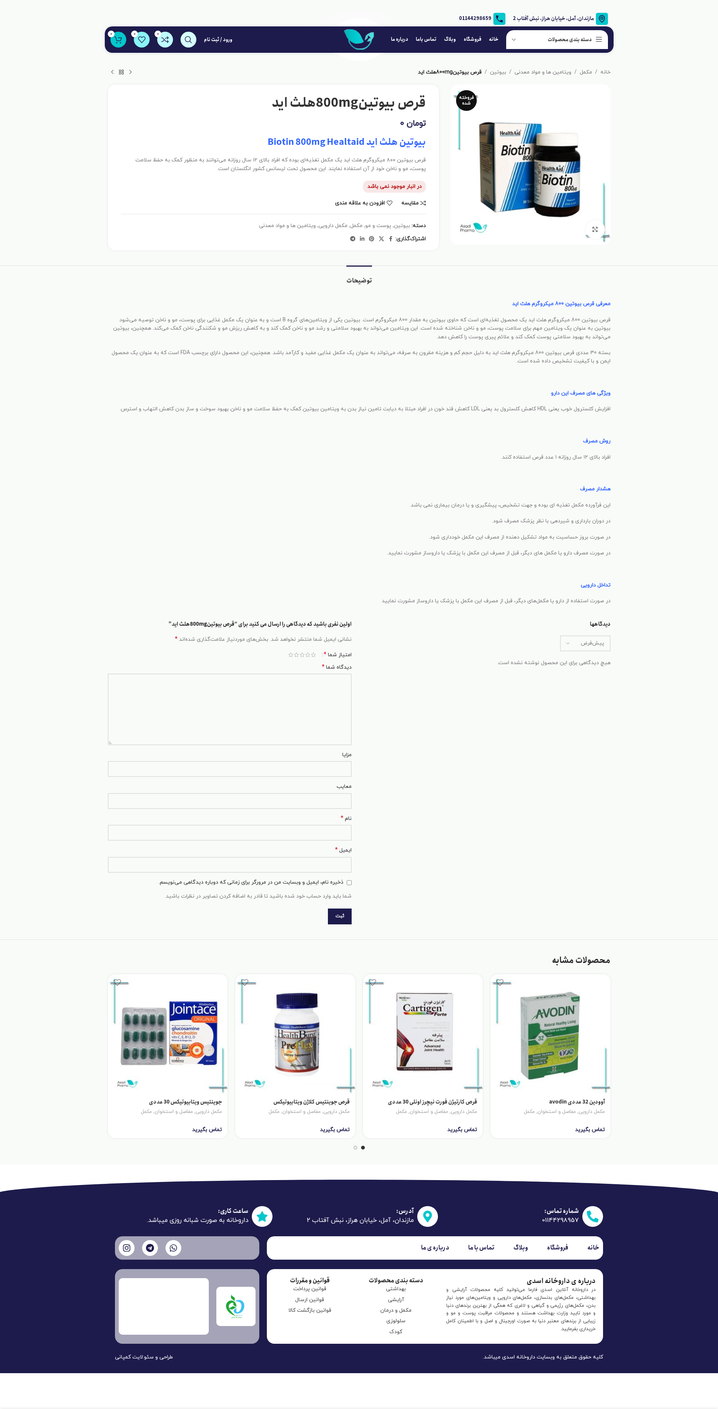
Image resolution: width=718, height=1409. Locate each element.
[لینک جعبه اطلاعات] (482, 19)
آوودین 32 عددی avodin (577, 1102)
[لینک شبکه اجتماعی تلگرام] (353, 239)
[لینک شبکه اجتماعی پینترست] (372, 239)
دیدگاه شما (337, 667)
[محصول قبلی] (130, 72)
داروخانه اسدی (518, 1357)
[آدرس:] (427, 1216)
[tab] (359, 277)
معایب (344, 786)
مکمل (586, 72)
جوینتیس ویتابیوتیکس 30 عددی (185, 1102)
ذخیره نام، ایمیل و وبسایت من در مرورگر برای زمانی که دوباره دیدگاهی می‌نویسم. (251, 882)
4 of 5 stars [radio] (296, 654)
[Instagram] (127, 1248)
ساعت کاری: (233, 1211)
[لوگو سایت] (359, 39)
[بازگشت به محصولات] (121, 72)
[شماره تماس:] (592, 1216)
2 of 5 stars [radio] (308, 654)
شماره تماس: (561, 1211)
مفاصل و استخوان (556, 1111)
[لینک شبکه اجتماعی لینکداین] (362, 239)
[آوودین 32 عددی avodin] (550, 1034)
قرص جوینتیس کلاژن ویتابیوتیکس (311, 1102)
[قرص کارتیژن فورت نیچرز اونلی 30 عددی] (423, 1034)
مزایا (347, 754)
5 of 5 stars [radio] (291, 654)
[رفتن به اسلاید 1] (363, 1148)
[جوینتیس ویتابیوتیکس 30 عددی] (168, 1034)
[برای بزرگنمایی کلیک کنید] (595, 229)
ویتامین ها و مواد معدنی (542, 72)
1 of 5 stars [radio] (313, 654)
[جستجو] (188, 39)
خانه (605, 72)
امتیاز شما (338, 655)
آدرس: (405, 1211)
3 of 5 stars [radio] (302, 654)
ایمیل (343, 850)
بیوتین (498, 72)
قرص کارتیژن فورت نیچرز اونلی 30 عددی (432, 1102)
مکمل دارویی (333, 225)
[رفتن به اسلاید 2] (355, 1148)
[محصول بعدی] (112, 72)
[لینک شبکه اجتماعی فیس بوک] (390, 239)
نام (346, 819)
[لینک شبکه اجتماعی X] (381, 239)
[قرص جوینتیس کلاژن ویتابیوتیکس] (295, 1034)
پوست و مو (378, 225)
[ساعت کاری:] (262, 1216)
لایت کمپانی (129, 1357)
